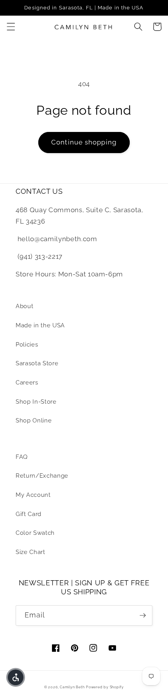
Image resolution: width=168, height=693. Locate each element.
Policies (27, 344)
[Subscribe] (142, 615)
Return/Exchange (42, 475)
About (24, 306)
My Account (33, 494)
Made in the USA (40, 325)
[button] (10, 26)
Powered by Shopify (105, 687)
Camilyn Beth (72, 687)
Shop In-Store (36, 401)
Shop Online (34, 420)
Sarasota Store (37, 363)
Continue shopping (84, 142)
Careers (27, 382)
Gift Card (28, 514)
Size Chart (30, 552)
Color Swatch (35, 532)
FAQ (22, 456)
